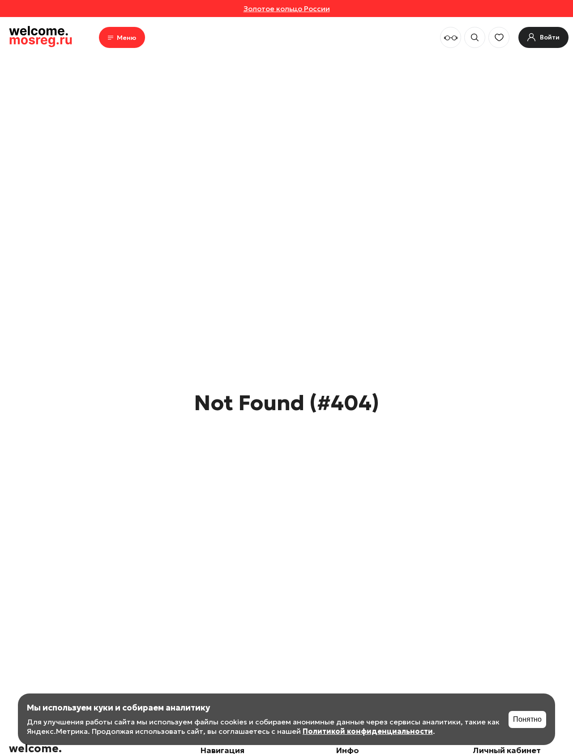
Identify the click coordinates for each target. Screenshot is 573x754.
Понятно (527, 719)
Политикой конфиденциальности (368, 731)
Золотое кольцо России (287, 8)
